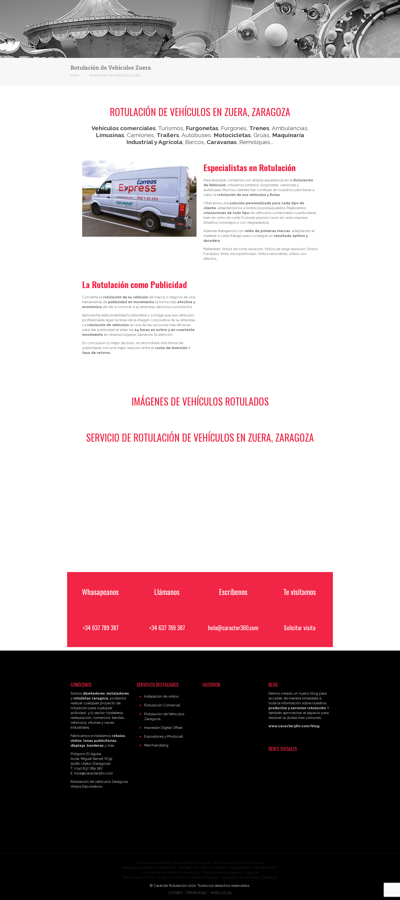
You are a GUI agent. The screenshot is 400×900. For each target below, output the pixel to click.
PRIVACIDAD (197, 893)
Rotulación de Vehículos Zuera (115, 75)
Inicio (75, 75)
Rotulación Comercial (162, 705)
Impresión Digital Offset (163, 728)
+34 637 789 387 (100, 627)
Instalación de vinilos (161, 696)
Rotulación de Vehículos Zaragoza (164, 716)
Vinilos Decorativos (86, 786)
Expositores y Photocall (163, 736)
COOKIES (175, 893)
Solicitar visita (300, 627)
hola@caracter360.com (233, 627)
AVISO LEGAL (221, 893)
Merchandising (156, 745)
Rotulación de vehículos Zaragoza (99, 782)
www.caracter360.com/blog (294, 726)
